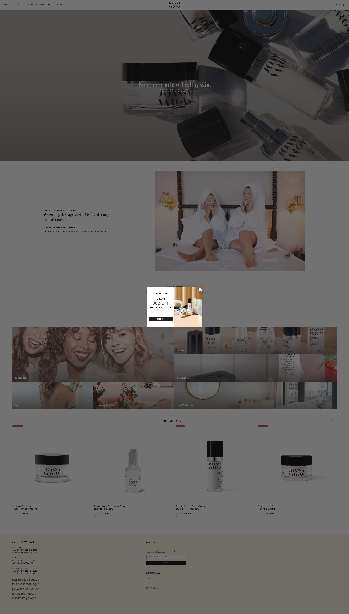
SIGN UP (161, 319)
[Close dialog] (199, 289)
